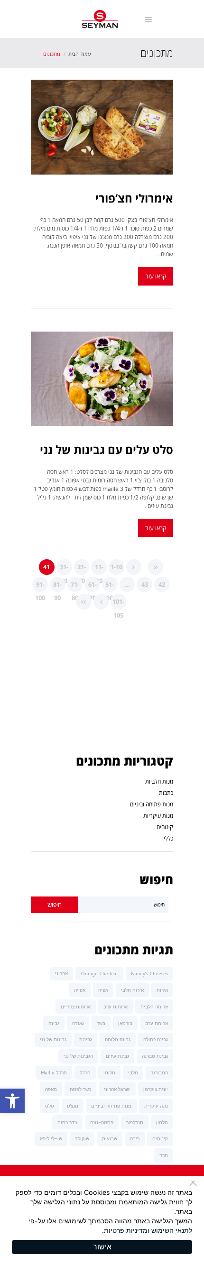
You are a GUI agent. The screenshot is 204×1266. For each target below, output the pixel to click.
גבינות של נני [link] (53, 1039)
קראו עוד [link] (155, 276)
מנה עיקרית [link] (156, 1105)
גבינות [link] (85, 1039)
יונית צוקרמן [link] (155, 1089)
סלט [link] (49, 1105)
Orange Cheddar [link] (99, 973)
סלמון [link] (162, 1122)
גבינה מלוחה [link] (117, 1039)
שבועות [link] (109, 1138)
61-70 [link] (92, 586)
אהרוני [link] (61, 973)
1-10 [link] (116, 567)
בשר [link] (101, 1023)
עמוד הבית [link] (79, 54)
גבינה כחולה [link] (155, 1039)
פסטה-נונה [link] (101, 1122)
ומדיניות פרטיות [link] (126, 1230)
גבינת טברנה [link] (155, 1056)
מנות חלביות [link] (159, 781)
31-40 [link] (64, 569)
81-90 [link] (57, 586)
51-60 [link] (109, 586)
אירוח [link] (162, 990)
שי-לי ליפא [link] (51, 1138)
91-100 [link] (40, 586)
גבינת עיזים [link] (117, 1056)
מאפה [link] (51, 1089)
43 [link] (144, 584)
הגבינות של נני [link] (78, 1056)
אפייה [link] (79, 990)
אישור (102, 1246)
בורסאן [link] (125, 1023)
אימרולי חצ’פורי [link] (134, 198)
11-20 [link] (99, 569)
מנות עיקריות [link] (158, 816)
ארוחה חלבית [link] (154, 1006)
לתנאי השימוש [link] (171, 1230)
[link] (12, 1101)
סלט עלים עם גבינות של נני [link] (106, 449)
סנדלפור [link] (134, 1122)
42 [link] (161, 584)
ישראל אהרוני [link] (117, 1089)
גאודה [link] (78, 1023)
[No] (194, 1183)
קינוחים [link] (165, 827)
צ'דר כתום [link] (67, 1122)
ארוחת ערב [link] (156, 1023)
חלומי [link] (109, 1072)
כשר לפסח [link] (80, 1089)
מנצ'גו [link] (72, 1105)
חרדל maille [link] (54, 1072)
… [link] (127, 584)
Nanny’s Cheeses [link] (149, 973)
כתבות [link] (166, 793)
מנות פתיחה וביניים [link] (151, 804)
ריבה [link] (134, 1138)
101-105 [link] (118, 603)
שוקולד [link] (82, 1138)
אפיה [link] (103, 990)
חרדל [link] (85, 1072)
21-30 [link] (81, 569)
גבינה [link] (53, 1023)
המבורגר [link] (159, 1072)
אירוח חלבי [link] (132, 990)
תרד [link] (163, 1155)
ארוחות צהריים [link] (76, 1006)
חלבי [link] (133, 1072)
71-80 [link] (75, 586)
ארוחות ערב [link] (115, 1006)
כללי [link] (168, 838)
